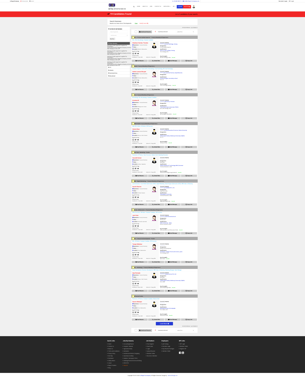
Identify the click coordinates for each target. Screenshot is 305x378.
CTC (110, 67)
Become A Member (152, 356)
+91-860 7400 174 (177, 1)
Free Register (150, 344)
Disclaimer (111, 358)
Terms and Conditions (114, 351)
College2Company (14, 1)
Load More (164, 324)
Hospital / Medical (128, 346)
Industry (111, 70)
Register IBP (183, 348)
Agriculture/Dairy (128, 348)
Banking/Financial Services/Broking (133, 360)
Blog (109, 367)
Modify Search (143, 23)
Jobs (151, 6)
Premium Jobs (24, 1)
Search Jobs (150, 346)
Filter (112, 39)
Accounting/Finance (129, 344)
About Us (110, 348)
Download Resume (145, 31)
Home (138, 6)
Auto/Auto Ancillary (129, 356)
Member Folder (151, 353)
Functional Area (113, 73)
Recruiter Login (166, 346)
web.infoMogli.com (173, 375)
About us (145, 6)
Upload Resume (151, 351)
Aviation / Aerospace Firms (130, 358)
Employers (166, 6)
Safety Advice (111, 360)
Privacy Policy (111, 353)
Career (32, 1)
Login (179, 6)
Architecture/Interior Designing (131, 353)
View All (173, 57)
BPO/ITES (126, 363)
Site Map (110, 356)
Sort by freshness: (186, 27)
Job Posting (165, 344)
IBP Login (182, 344)
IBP (174, 6)
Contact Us (158, 6)
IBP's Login (291, 1)
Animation (126, 351)
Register (186, 6)
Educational (112, 76)
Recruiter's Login (283, 1)
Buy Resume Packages (168, 348)
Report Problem (112, 365)
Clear (136, 23)
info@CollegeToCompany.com (191, 1)
